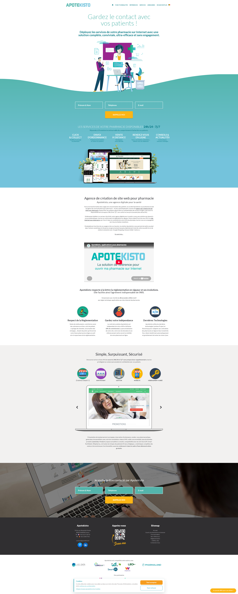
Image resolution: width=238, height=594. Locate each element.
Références (134, 5)
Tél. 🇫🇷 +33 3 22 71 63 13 (82, 534)
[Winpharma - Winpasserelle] (127, 569)
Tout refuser (151, 588)
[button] (119, 234)
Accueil (155, 530)
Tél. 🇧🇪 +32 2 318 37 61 (83, 536)
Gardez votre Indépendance (119, 320)
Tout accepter (151, 582)
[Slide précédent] (77, 407)
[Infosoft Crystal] (99, 564)
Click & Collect (82, 380)
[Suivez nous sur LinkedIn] (85, 545)
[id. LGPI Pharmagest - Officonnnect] (116, 564)
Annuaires (151, 5)
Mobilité (137, 380)
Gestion (119, 380)
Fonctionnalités (155, 534)
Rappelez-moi (119, 115)
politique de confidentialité (87, 586)
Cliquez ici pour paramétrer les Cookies (88, 589)
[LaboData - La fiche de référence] (78, 564)
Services (143, 5)
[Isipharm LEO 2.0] (131, 564)
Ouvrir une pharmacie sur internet (155, 532)
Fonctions (121, 5)
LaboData (95, 441)
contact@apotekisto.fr (82, 540)
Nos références (155, 536)
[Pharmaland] (151, 564)
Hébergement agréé (155, 380)
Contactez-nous (155, 542)
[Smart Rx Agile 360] (113, 569)
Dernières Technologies (155, 320)
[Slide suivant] (119, 408)
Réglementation (155, 538)
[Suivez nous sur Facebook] (80, 545)
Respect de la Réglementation (83, 320)
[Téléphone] (119, 537)
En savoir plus (162, 5)
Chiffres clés (155, 540)
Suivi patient (101, 380)
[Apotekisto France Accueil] (112, 4)
